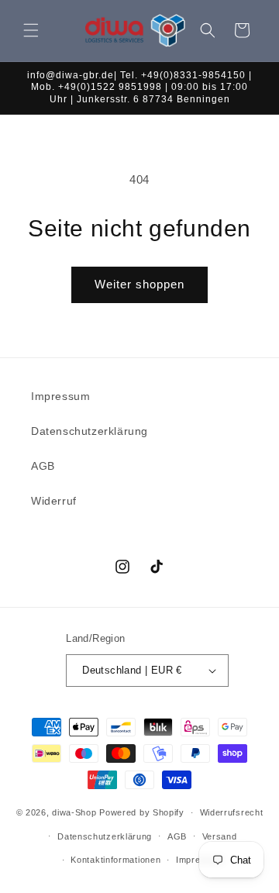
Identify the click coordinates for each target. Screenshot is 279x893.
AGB (43, 466)
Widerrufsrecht (232, 812)
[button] (31, 30)
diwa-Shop (74, 812)
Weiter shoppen (139, 284)
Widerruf (54, 501)
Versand (219, 836)
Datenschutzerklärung (89, 431)
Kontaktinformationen (115, 859)
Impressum (60, 396)
